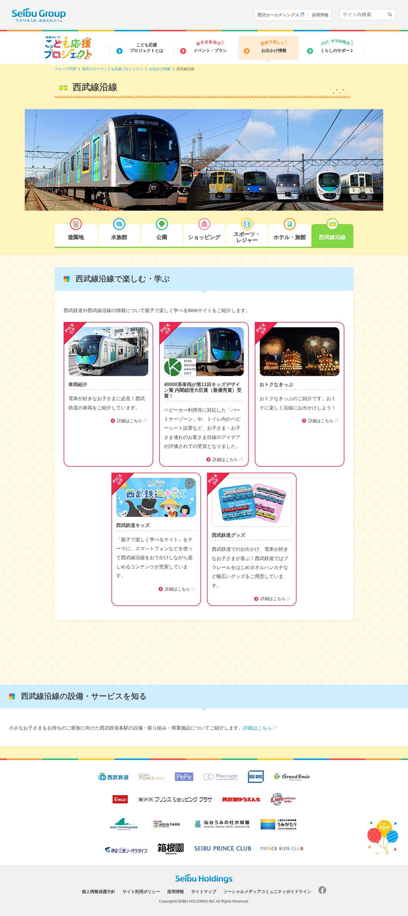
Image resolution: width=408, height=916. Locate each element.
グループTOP (65, 69)
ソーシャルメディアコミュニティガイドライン (267, 890)
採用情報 (320, 15)
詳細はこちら (129, 420)
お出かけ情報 (160, 69)
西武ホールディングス (278, 15)
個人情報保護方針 (98, 890)
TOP (383, 828)
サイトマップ (203, 890)
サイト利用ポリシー (141, 890)
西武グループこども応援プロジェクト (112, 69)
